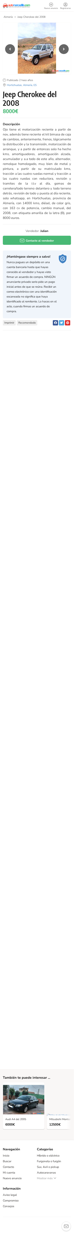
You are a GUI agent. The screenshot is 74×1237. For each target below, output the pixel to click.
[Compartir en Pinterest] (67, 322)
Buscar (7, 1161)
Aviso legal (10, 1195)
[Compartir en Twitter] (61, 322)
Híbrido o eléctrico (48, 1155)
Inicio (6, 1155)
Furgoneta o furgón (49, 1161)
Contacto (8, 1167)
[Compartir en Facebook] (55, 322)
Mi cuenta (9, 1172)
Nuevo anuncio (12, 1178)
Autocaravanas (46, 1172)
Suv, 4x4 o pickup (48, 1167)
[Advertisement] (37, 381)
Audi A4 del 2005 (15, 1119)
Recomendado (27, 323)
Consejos (8, 1206)
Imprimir (9, 323)
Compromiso (11, 1200)
